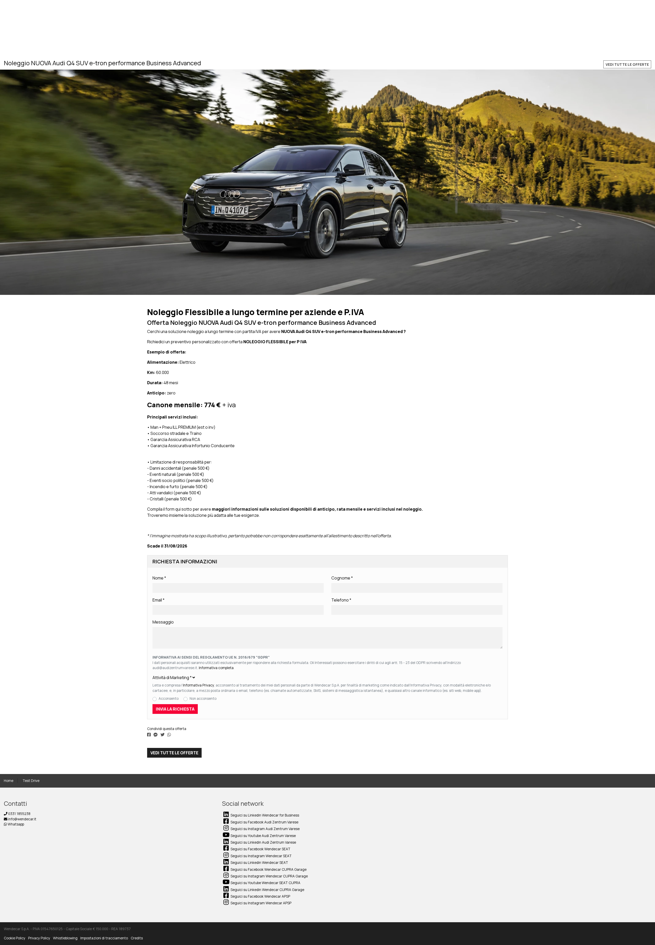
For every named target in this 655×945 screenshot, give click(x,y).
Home (8, 780)
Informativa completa (216, 667)
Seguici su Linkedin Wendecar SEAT (259, 862)
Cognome (342, 578)
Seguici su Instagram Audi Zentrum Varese (265, 828)
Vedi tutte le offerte (627, 64)
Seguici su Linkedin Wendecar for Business (264, 815)
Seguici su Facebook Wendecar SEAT (260, 849)
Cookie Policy (14, 938)
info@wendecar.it (21, 819)
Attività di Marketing (172, 677)
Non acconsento (203, 698)
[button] (327, 677)
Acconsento (169, 698)
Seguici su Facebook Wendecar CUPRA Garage (268, 869)
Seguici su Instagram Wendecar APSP (260, 903)
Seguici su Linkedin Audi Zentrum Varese (263, 842)
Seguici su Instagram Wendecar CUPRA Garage (269, 876)
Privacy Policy (39, 938)
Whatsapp (15, 824)
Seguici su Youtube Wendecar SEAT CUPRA (265, 882)
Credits (137, 938)
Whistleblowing (65, 938)
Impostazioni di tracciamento (104, 938)
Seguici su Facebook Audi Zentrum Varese (264, 822)
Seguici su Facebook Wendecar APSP (260, 896)
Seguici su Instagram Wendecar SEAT (261, 856)
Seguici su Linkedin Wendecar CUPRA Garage (267, 889)
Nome (159, 578)
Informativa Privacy (198, 685)
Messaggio (163, 622)
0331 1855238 (18, 813)
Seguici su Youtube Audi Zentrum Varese (263, 835)
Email (158, 600)
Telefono (341, 600)
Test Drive (31, 780)
